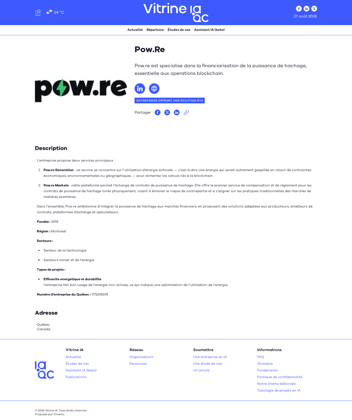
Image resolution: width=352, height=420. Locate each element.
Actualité (135, 30)
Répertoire (155, 30)
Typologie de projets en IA (279, 390)
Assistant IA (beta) (209, 30)
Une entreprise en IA (210, 357)
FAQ (260, 357)
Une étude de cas (207, 363)
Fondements (267, 370)
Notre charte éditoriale (276, 383)
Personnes (138, 363)
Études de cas (179, 30)
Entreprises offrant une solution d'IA (169, 100)
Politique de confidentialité (279, 377)
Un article (201, 370)
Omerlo (59, 414)
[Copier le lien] (186, 112)
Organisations (141, 357)
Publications (76, 377)
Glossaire (265, 363)
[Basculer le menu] (38, 12)
